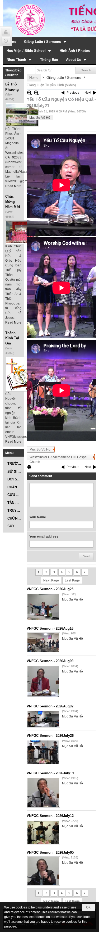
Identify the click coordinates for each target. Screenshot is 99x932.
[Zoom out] (36, 93)
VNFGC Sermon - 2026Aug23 (50, 589)
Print (29, 467)
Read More (13, 186)
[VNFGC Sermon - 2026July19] (43, 792)
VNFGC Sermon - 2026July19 (50, 773)
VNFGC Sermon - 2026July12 (50, 816)
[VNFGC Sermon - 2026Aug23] (43, 607)
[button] (45, 41)
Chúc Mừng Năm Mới (12, 201)
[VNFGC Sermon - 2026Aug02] (43, 719)
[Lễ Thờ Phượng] (22, 115)
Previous (73, 92)
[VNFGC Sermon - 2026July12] (43, 832)
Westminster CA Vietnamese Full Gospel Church (58, 457)
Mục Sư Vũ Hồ (39, 118)
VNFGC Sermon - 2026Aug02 (50, 706)
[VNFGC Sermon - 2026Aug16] (43, 642)
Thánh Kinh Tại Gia (12, 338)
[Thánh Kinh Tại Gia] (22, 374)
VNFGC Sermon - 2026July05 (50, 852)
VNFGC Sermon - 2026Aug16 (50, 628)
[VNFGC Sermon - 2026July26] (43, 752)
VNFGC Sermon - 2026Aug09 (50, 661)
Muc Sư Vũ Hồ (40, 449)
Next (87, 92)
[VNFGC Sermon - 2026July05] (43, 871)
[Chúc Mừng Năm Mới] (22, 232)
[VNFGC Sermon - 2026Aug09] (43, 681)
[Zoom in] (29, 93)
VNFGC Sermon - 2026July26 (50, 736)
